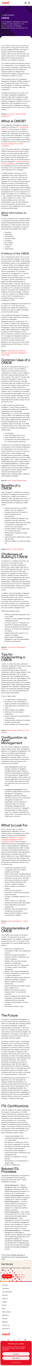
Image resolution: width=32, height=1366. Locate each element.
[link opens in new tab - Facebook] (19, 1340)
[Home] (5, 2)
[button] (29, 2)
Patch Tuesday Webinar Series (16, 480)
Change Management (22, 161)
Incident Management (8, 163)
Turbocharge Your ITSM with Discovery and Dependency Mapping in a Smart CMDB (14, 353)
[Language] (25, 3)
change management (9, 144)
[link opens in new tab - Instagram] (14, 1340)
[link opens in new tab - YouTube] (25, 1340)
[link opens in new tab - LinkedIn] (8, 1340)
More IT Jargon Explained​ (15, 549)
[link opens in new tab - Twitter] (3, 1340)
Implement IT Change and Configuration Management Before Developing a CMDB (13, 840)
